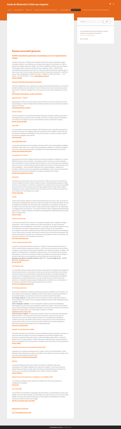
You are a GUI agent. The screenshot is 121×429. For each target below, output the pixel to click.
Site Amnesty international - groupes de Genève (27, 94)
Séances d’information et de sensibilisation (45, 10)
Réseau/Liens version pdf (20, 408)
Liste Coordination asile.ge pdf (21, 412)
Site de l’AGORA (17, 78)
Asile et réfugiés (64, 10)
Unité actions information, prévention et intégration (95, 10)
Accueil (9, 10)
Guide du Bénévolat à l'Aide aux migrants (27, 4)
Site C (14, 238)
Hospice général (18, 10)
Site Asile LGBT (17, 137)
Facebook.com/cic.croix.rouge (21, 311)
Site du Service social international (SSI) (24, 357)
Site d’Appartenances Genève (21, 108)
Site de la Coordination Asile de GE (23, 284)
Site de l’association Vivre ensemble (23, 401)
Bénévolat (28, 10)
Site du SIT (15, 385)
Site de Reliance (17, 373)
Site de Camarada (17, 193)
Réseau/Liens (75, 10)
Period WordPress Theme (56, 427)
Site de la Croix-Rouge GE (20, 325)
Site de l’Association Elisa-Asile (22, 151)
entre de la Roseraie (22, 238)
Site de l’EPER (16, 343)
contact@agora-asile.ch (41, 76)
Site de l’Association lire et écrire (22, 173)
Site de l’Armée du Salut (19, 121)
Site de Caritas (16, 214)
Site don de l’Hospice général (87, 35)
